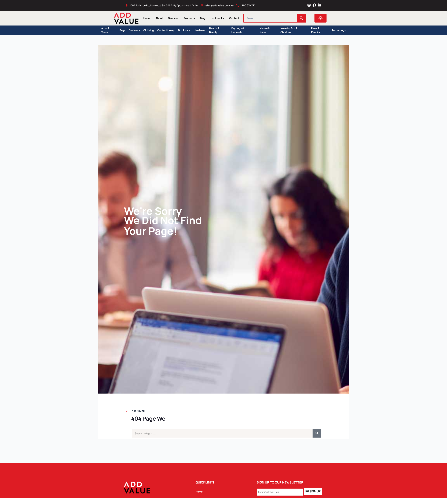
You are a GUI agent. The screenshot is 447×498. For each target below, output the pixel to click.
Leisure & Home (264, 30)
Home (146, 18)
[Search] (301, 18)
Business (134, 30)
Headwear (200, 30)
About (159, 18)
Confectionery (166, 30)
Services (173, 18)
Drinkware (184, 30)
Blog (203, 18)
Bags (122, 30)
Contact (234, 18)
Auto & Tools (105, 30)
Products (189, 18)
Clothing (148, 30)
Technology (339, 30)
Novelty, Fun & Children (288, 30)
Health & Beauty (214, 30)
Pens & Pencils (315, 30)
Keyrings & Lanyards (237, 30)
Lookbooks (217, 18)
